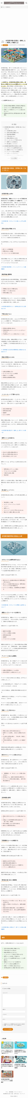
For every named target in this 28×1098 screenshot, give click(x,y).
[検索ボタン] (26, 3)
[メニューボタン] (1, 3)
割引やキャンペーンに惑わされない (15, 155)
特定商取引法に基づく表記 (8, 1093)
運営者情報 (11, 1091)
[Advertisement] (14, 23)
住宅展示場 (5, 45)
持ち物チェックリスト (12, 143)
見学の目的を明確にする (13, 132)
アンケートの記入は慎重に (13, 151)
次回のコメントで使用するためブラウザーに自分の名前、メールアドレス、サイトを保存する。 (14, 1025)
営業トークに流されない (13, 153)
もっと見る (14, 158)
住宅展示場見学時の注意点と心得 (12, 146)
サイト (4, 1019)
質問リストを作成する (12, 141)
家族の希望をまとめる (12, 138)
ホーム (7, 1091)
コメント (5, 992)
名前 (4, 1009)
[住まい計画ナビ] (14, 3)
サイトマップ (22, 1093)
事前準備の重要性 (11, 134)
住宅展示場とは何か (11, 130)
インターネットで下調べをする (14, 140)
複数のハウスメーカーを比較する (15, 149)
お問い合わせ (16, 1093)
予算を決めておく (11, 136)
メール (4, 1014)
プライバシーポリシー (18, 1091)
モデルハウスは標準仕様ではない (15, 147)
